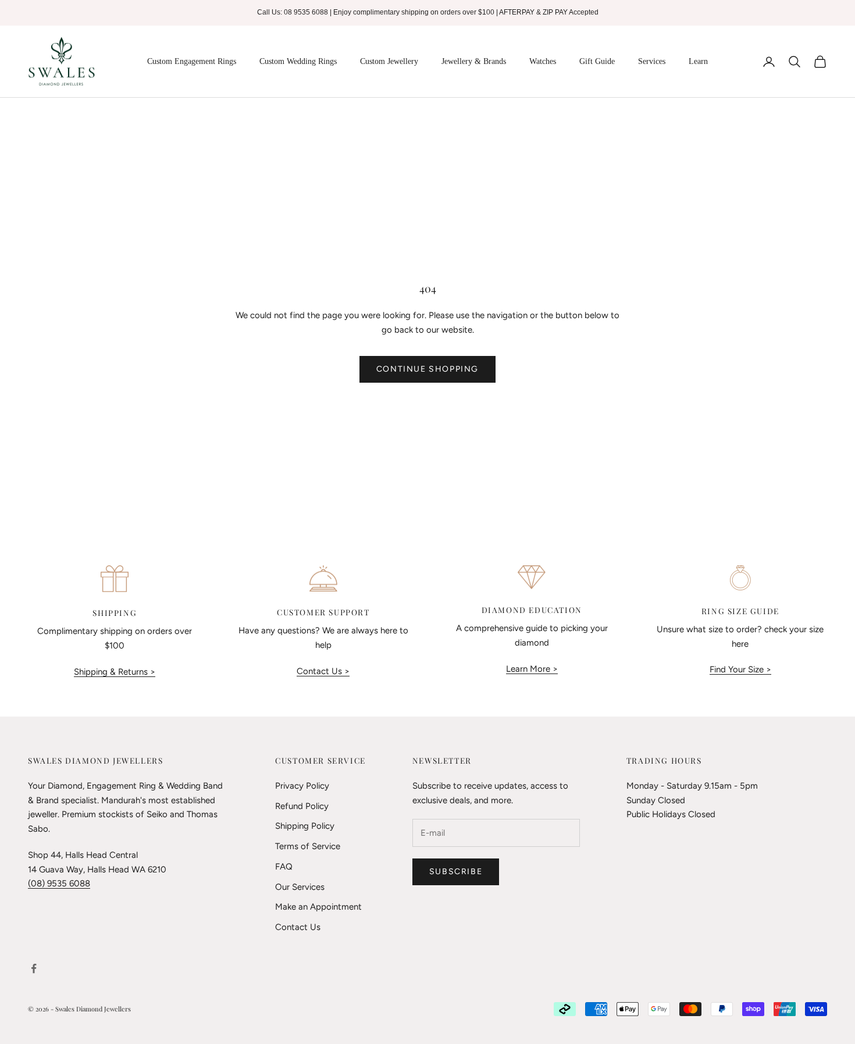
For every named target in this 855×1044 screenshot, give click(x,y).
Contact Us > (323, 671)
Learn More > (532, 669)
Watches (542, 61)
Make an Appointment (318, 907)
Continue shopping (427, 369)
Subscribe (455, 871)
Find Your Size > (740, 669)
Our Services (300, 887)
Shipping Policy (304, 826)
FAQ (284, 866)
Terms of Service (307, 846)
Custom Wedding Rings (298, 61)
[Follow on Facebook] (34, 968)
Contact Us (297, 927)
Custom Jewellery (389, 61)
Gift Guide (597, 61)
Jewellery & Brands (473, 61)
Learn (698, 61)
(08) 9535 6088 (59, 883)
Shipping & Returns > (114, 672)
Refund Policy (302, 806)
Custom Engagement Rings (191, 61)
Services (651, 61)
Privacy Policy (302, 786)
